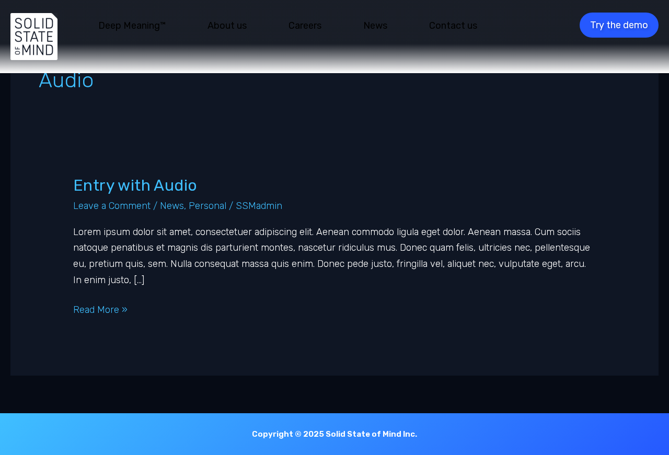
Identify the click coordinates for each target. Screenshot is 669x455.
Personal (207, 206)
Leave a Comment (112, 206)
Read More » (100, 311)
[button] (619, 25)
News (172, 206)
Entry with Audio (135, 185)
